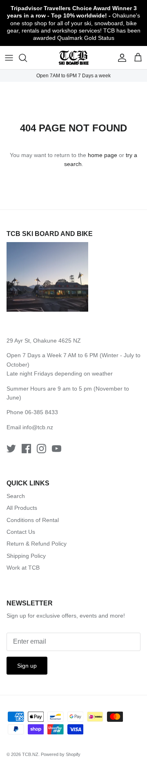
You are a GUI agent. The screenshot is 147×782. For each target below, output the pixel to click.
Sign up (27, 665)
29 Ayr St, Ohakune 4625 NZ (44, 340)
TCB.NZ (30, 754)
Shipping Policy (26, 556)
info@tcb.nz (37, 427)
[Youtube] (56, 448)
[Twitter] (11, 448)
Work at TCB (23, 567)
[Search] (27, 58)
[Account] (120, 58)
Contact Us (21, 532)
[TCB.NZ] (73, 57)
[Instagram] (41, 448)
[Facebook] (26, 448)
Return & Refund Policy (37, 543)
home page (102, 155)
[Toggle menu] (9, 58)
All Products (22, 508)
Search (16, 496)
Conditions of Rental (33, 520)
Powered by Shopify (60, 754)
